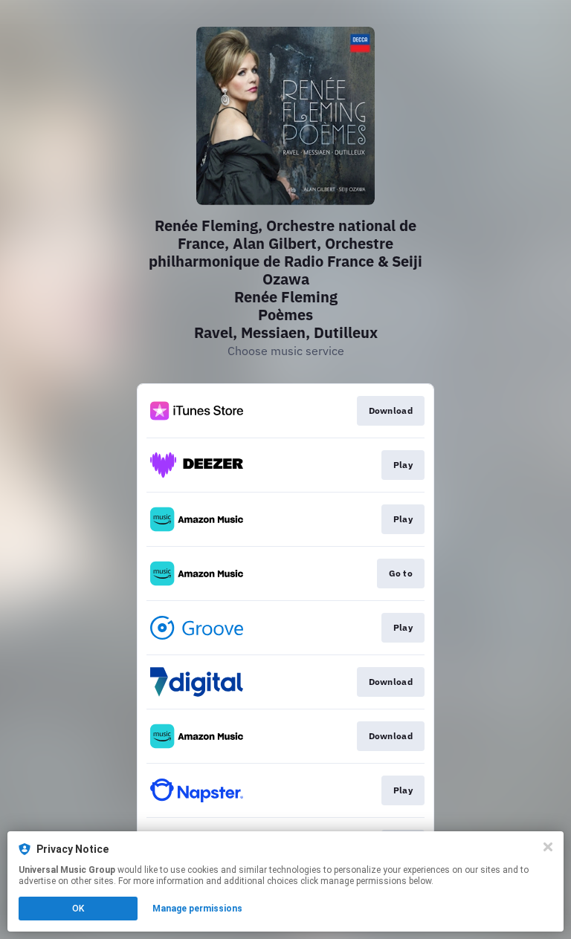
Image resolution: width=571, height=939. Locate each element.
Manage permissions (197, 908)
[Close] (548, 847)
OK (78, 908)
